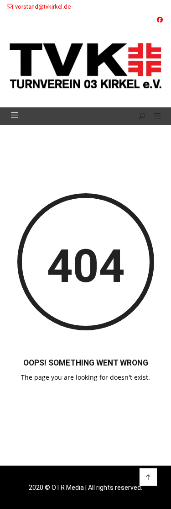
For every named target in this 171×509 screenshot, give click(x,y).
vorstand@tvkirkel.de (43, 6)
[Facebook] (160, 19)
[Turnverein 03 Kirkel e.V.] (85, 62)
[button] (154, 116)
